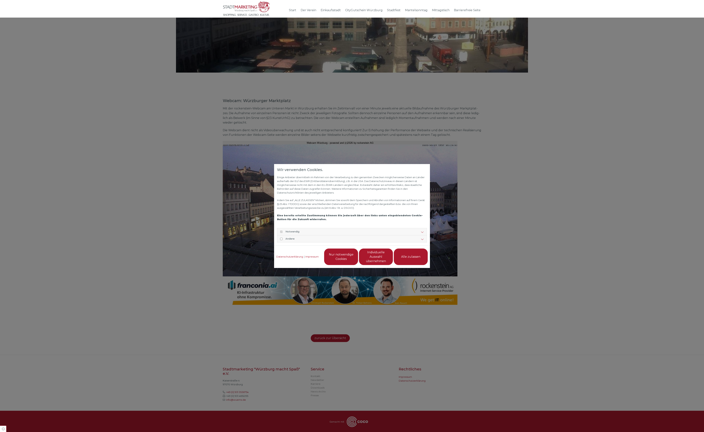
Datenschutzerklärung (289, 256)
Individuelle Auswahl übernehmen (376, 257)
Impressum (312, 256)
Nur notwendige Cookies (341, 257)
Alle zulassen (410, 256)
